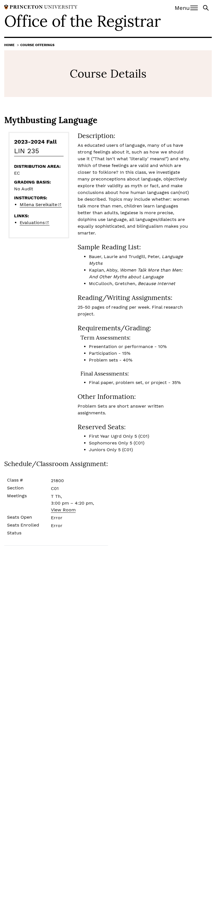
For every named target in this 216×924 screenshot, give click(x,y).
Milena (38, 204)
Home (9, 45)
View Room (63, 509)
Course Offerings (37, 45)
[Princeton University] (40, 6)
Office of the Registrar (82, 21)
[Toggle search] (206, 7)
